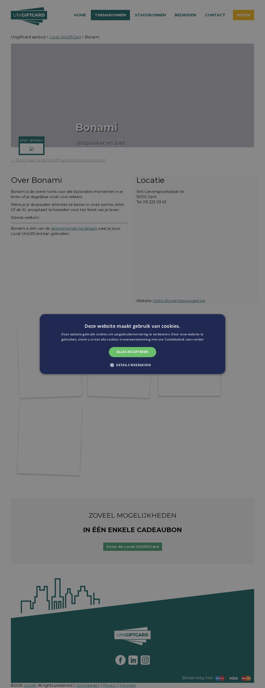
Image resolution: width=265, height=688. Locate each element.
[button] (132, 364)
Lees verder (195, 339)
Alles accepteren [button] (132, 352)
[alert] (132, 344)
